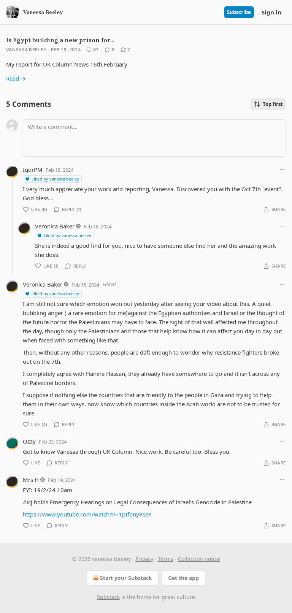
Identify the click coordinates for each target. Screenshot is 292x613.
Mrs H (31, 479)
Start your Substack (126, 577)
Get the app (183, 577)
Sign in (271, 12)
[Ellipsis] (282, 169)
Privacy (144, 558)
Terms (165, 558)
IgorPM (33, 169)
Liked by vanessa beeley (55, 179)
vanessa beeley (26, 49)
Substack (108, 596)
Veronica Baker (55, 226)
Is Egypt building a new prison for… (60, 40)
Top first (273, 104)
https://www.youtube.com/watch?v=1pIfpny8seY (87, 514)
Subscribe (239, 12)
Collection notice (199, 558)
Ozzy (29, 441)
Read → (16, 78)
